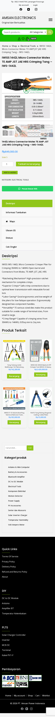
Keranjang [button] (41, 374)
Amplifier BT (8, 608)
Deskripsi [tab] (10, 203)
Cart (37, 695)
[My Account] (19, 38)
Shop (30, 695)
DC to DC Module (15, 481)
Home (8, 695)
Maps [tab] (12, 221)
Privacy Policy (8, 561)
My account (24, 5)
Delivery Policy (9, 566)
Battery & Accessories (17, 472)
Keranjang (14, 376)
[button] (48, 77)
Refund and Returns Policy (14, 571)
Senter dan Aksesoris (17, 510)
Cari (30, 448)
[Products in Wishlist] (23, 38)
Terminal (6, 650)
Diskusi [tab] (9, 237)
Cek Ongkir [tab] (11, 246)
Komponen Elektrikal (16, 491)
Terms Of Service (10, 556)
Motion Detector (15, 496)
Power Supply (14, 501)
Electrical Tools (20, 180)
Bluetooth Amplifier (16, 477)
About (5, 576)
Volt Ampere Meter (16, 524)
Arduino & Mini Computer (19, 467)
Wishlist (46, 695)
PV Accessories (14, 505)
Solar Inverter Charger (17, 515)
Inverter (6, 640)
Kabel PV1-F (7, 655)
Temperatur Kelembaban (14, 613)
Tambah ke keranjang (29, 164)
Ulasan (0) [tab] (11, 230)
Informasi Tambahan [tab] (16, 212)
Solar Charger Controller (14, 635)
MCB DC (6, 645)
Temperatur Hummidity (18, 520)
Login (35, 5)
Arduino (6, 603)
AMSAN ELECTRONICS (19, 18)
